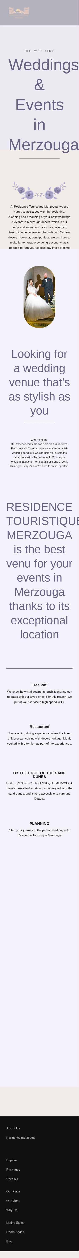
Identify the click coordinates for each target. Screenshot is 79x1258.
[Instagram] (29, 1148)
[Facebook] (8, 1148)
